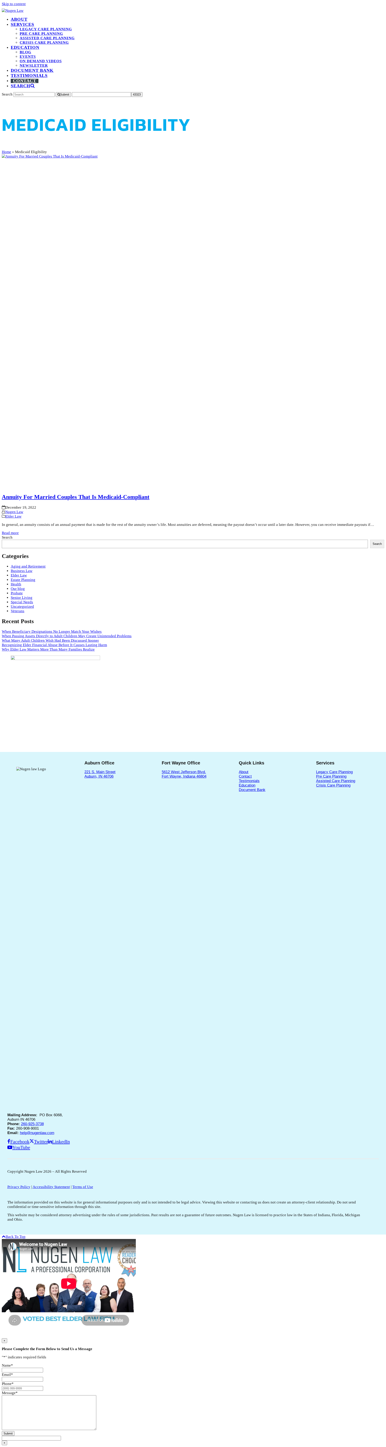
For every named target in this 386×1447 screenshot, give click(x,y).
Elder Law (13, 516)
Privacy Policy (18, 1187)
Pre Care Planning (331, 776)
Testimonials (249, 781)
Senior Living (21, 597)
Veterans (17, 611)
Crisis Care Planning (333, 785)
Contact (245, 776)
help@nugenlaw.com (37, 1133)
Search (7, 537)
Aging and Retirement (28, 566)
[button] (23, 86)
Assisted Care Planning (335, 781)
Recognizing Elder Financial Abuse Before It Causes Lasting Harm (54, 645)
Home (6, 152)
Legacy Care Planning (334, 772)
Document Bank (252, 790)
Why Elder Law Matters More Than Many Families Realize (48, 649)
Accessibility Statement (51, 1187)
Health (16, 584)
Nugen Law (14, 512)
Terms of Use (82, 1187)
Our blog (18, 589)
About (243, 772)
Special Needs (22, 602)
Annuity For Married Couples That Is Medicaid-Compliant (75, 497)
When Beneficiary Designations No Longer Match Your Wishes (52, 631)
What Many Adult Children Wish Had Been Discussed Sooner (50, 640)
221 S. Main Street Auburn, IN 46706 (99, 774)
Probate (17, 593)
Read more (10, 533)
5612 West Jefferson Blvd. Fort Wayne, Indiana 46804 (184, 774)
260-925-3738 (32, 1124)
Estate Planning (23, 580)
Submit (8, 1433)
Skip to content (14, 4)
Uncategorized (22, 606)
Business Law (21, 571)
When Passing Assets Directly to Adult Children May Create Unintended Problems (67, 636)
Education (247, 785)
